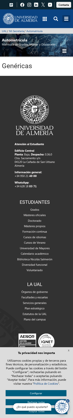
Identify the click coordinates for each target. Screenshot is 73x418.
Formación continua (34, 231)
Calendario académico (35, 253)
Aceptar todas (37, 411)
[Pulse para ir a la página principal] (20, 18)
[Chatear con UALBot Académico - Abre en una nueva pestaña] (61, 406)
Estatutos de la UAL (35, 314)
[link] (63, 4)
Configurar (36, 393)
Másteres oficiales (35, 215)
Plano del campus (35, 319)
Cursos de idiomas (34, 237)
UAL (4, 31)
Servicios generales (34, 303)
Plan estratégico (35, 308)
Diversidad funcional (34, 264)
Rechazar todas (36, 402)
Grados (34, 209)
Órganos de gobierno (34, 292)
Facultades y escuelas (35, 297)
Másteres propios (34, 226)
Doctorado (34, 220)
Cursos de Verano (34, 242)
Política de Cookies (46, 383)
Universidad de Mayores (35, 248)
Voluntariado (35, 270)
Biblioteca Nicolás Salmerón (34, 259)
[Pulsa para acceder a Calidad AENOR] (36, 341)
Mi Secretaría (16, 31)
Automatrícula (34, 31)
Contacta (64, 5)
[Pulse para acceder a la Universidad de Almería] (34, 115)
